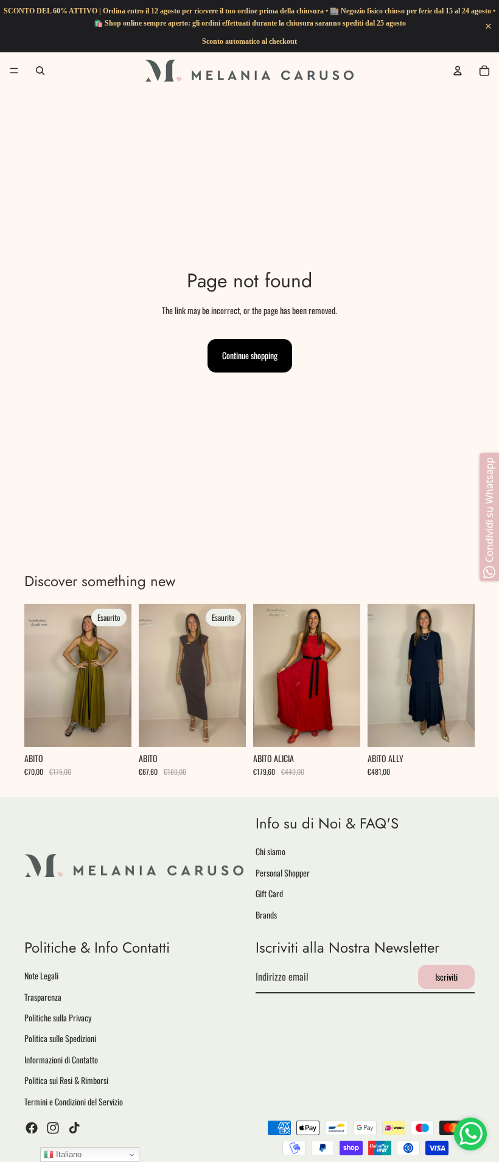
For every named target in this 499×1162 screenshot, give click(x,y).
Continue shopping (249, 355)
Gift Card (269, 893)
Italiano (68, 1154)
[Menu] (14, 71)
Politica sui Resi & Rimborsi (66, 1080)
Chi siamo (270, 851)
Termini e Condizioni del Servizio (73, 1101)
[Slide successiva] (118, 675)
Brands (266, 914)
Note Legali (41, 976)
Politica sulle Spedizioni (60, 1038)
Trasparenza (42, 996)
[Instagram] (53, 1128)
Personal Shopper (283, 872)
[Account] (457, 70)
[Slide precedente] (37, 675)
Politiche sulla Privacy (57, 1018)
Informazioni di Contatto (61, 1059)
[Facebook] (31, 1128)
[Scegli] (341, 728)
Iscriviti (446, 976)
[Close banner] (488, 26)
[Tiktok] (74, 1128)
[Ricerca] (40, 70)
